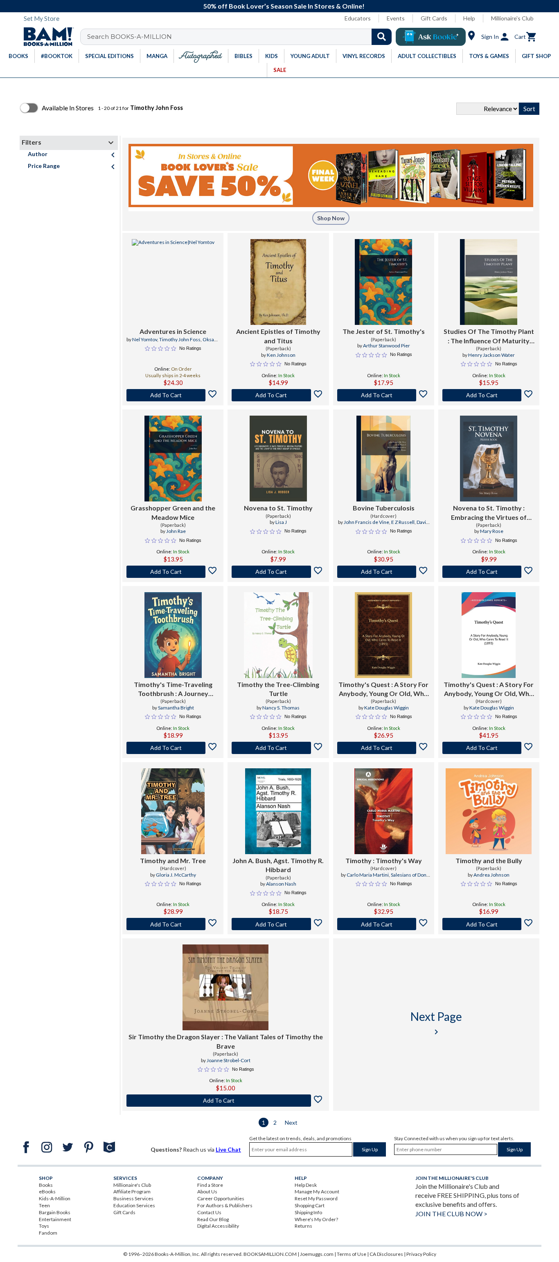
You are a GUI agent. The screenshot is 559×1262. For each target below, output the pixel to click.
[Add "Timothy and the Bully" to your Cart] (488, 924)
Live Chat (228, 1149)
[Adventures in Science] (173, 282)
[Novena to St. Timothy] (278, 458)
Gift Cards (434, 18)
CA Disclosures (386, 1254)
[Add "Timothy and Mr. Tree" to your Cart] (172, 924)
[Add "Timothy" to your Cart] (383, 924)
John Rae (176, 531)
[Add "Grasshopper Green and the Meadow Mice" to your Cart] (172, 572)
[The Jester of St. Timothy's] (383, 282)
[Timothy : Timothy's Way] (383, 811)
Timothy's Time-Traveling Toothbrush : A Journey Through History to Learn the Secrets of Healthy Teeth (173, 689)
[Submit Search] (382, 37)
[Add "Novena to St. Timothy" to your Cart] (278, 572)
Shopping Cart (310, 1205)
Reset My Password (316, 1198)
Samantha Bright (176, 708)
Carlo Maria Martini (368, 875)
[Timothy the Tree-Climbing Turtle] (278, 635)
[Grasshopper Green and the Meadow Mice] (173, 458)
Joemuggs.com (317, 1254)
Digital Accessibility (218, 1226)
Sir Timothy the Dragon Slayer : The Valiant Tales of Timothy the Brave (225, 1041)
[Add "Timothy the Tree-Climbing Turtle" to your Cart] (278, 748)
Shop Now (331, 218)
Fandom (48, 1233)
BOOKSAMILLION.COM (270, 1254)
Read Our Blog (213, 1219)
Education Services (134, 1205)
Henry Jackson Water (491, 355)
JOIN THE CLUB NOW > (451, 1213)
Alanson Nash (281, 884)
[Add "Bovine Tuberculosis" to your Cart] (383, 572)
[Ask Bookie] (431, 37)
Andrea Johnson (491, 875)
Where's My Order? (316, 1219)
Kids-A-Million (54, 1198)
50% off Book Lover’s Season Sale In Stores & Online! (284, 6)
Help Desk (306, 1185)
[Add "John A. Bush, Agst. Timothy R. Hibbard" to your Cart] (278, 924)
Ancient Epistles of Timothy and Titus (278, 335)
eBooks (47, 1191)
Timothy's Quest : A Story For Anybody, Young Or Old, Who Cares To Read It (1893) (383, 689)
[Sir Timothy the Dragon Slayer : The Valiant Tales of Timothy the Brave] (225, 987)
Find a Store (210, 1185)
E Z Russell (403, 522)
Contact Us (209, 1212)
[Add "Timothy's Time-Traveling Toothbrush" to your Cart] (172, 748)
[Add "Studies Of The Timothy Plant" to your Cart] (488, 395)
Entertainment (55, 1219)
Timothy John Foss (180, 339)
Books (46, 1185)
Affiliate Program (132, 1191)
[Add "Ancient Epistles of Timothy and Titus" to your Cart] (278, 395)
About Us (207, 1191)
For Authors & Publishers (224, 1205)
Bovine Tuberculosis (384, 508)
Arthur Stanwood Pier (386, 345)
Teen (44, 1205)
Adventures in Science (173, 331)
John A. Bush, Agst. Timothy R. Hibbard (278, 865)
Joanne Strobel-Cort (228, 1060)
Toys (44, 1226)
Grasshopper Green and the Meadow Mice (173, 512)
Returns (303, 1226)
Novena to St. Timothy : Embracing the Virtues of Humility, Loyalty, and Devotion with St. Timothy (489, 513)
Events (396, 18)
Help (469, 18)
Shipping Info (308, 1212)
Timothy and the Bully (488, 860)
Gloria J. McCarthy (176, 875)
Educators (358, 18)
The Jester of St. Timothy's (384, 331)
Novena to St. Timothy (278, 508)
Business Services (133, 1198)
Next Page (436, 1023)
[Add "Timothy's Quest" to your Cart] (383, 748)
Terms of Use (351, 1254)
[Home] (46, 36)
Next (291, 1122)
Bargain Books (54, 1212)
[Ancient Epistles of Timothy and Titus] (278, 282)
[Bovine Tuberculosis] (383, 458)
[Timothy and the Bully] (489, 811)
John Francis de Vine (366, 522)
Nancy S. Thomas (281, 708)
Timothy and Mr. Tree (173, 860)
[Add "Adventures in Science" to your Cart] (172, 395)
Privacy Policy (421, 1254)
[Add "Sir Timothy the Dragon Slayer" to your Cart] (225, 1100)
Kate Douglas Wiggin (386, 708)
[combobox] (241, 37)
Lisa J (281, 522)
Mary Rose (491, 531)
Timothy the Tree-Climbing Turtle (278, 688)
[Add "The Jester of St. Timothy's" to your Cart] (383, 395)
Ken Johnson (281, 355)
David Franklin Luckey (397, 525)
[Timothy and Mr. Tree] (173, 811)
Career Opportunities (220, 1198)
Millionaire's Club (512, 18)
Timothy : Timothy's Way (383, 860)
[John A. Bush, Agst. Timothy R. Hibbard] (278, 811)
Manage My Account (317, 1191)
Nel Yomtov (144, 339)
